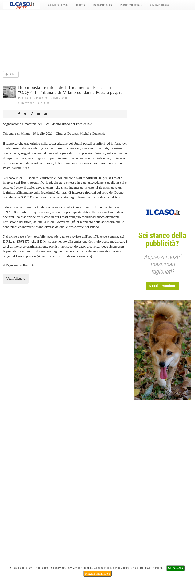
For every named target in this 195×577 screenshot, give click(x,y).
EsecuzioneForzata (57, 4)
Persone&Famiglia (131, 4)
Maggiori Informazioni (97, 573)
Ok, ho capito (175, 568)
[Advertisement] (97, 40)
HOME (12, 74)
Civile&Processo (160, 4)
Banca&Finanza (103, 4)
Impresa (81, 4)
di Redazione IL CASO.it (33, 103)
